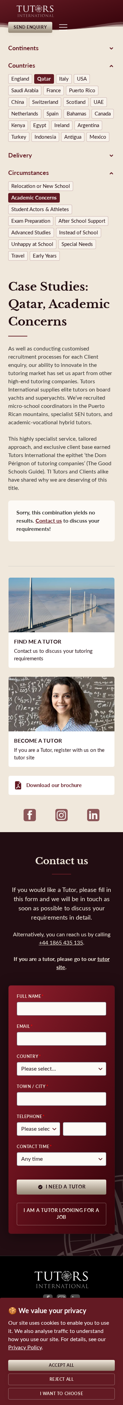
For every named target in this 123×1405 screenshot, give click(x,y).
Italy (64, 79)
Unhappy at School (32, 244)
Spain (52, 114)
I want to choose (61, 1393)
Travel (18, 256)
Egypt (39, 125)
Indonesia (45, 137)
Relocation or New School (40, 186)
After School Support (81, 221)
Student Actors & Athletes (40, 209)
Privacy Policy (25, 1347)
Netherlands (24, 114)
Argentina (88, 125)
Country (27, 1056)
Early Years (45, 256)
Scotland (75, 102)
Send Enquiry (30, 27)
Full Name (29, 996)
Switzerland (45, 102)
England (20, 79)
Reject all (62, 1379)
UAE (99, 102)
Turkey (18, 137)
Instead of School (78, 233)
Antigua (72, 137)
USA (82, 79)
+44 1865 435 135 (61, 942)
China (17, 102)
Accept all (61, 1365)
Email (23, 1026)
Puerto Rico (82, 90)
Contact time (33, 1146)
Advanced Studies (31, 233)
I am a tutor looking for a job (61, 1214)
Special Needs (77, 244)
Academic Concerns (34, 198)
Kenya (18, 125)
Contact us (49, 521)
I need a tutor (66, 1187)
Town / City (31, 1086)
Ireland (61, 125)
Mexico (98, 137)
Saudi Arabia (24, 90)
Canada (103, 114)
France (53, 90)
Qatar (44, 79)
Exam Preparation (30, 221)
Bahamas (76, 114)
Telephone (29, 1116)
